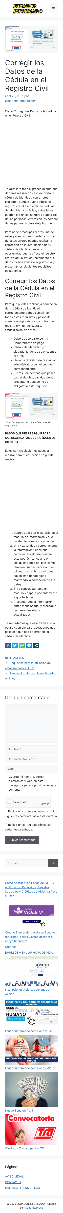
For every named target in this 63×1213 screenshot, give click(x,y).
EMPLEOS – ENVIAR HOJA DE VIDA (29, 952)
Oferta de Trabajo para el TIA (25, 1148)
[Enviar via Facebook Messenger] (29, 645)
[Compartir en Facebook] (8, 645)
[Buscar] (53, 863)
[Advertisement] (31, 154)
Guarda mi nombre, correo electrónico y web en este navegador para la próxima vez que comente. (32, 783)
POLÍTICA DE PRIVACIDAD (22, 1188)
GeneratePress (34, 1207)
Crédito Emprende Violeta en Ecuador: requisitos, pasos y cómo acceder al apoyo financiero (31, 937)
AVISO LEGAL (14, 1176)
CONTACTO (13, 1182)
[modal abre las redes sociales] (36, 645)
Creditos (10, 947)
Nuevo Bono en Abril (19, 1110)
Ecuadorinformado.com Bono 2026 (28, 1031)
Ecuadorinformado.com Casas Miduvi (30, 1068)
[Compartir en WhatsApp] (22, 645)
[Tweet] (15, 645)
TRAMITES (17, 658)
